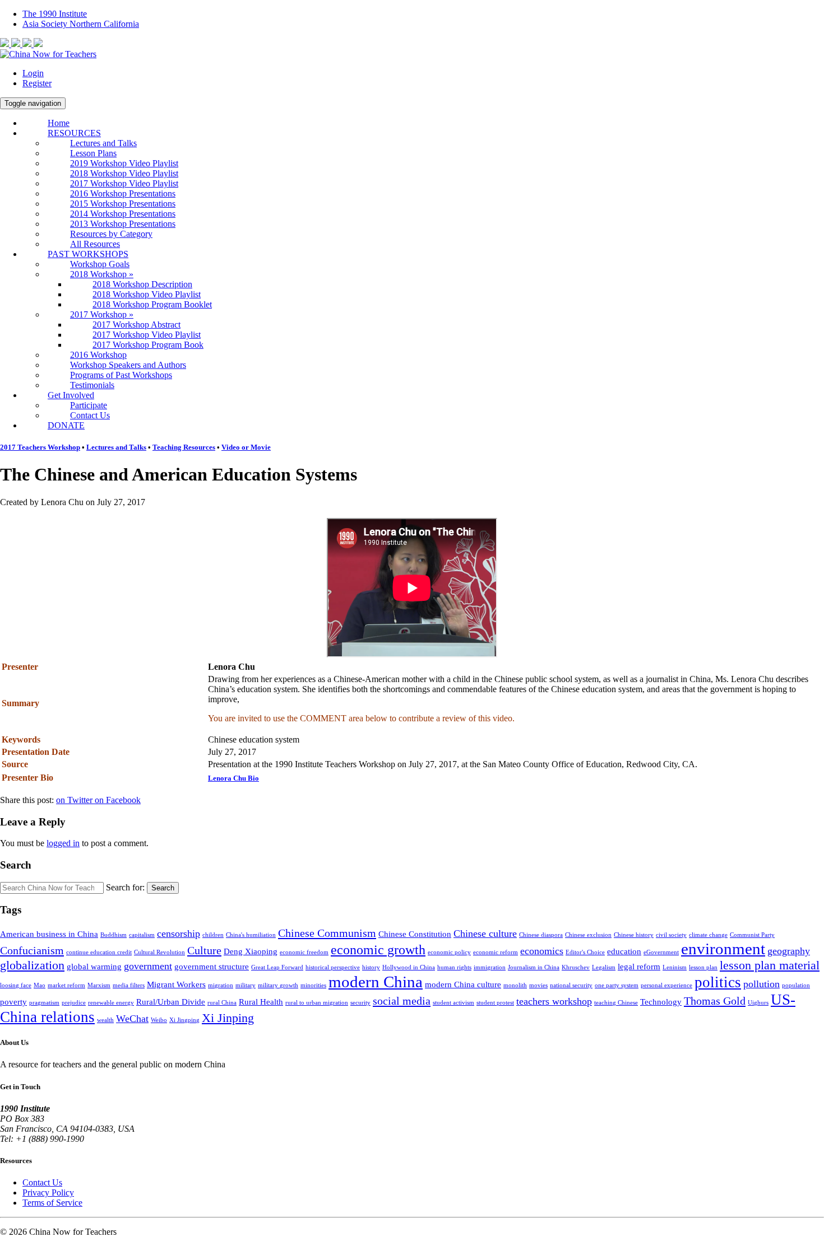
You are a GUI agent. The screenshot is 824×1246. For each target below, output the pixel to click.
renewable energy (111, 1003)
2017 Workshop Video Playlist (124, 183)
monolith (515, 985)
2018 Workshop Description (142, 284)
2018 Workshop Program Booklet (152, 304)
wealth (105, 1020)
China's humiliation (251, 935)
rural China (222, 1003)
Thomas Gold (715, 1001)
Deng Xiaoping (250, 951)
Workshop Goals (99, 264)
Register (37, 83)
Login (33, 73)
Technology (661, 1001)
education (624, 951)
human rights (454, 967)
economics (541, 950)
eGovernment (661, 952)
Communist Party (752, 935)
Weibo (159, 1020)
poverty (13, 1001)
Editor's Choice (585, 952)
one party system (616, 985)
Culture (204, 950)
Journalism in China (533, 967)
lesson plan (703, 967)
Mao (39, 985)
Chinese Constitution (414, 934)
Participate (88, 405)
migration (220, 985)
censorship (178, 933)
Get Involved (71, 395)
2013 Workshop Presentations (122, 223)
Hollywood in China (408, 967)
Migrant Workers (176, 984)
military (245, 985)
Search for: (125, 887)
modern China (375, 982)
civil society (671, 935)
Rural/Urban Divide (170, 1001)
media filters (129, 985)
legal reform (639, 966)
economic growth (378, 949)
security (360, 1003)
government (148, 966)
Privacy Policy (48, 1192)
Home (59, 123)
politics (718, 982)
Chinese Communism (327, 933)
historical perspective (332, 967)
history (371, 967)
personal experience (666, 985)
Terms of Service (52, 1202)
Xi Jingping (184, 1020)
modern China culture (463, 984)
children (213, 935)
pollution (761, 984)
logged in (63, 843)
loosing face (15, 985)
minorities (313, 985)
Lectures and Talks (103, 143)
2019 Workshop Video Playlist (124, 163)
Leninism (675, 967)
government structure (211, 966)
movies (538, 985)
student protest (495, 1003)
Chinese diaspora (541, 935)
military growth (278, 985)
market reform (66, 985)
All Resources (95, 244)
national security (571, 985)
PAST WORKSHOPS (88, 254)
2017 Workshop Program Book (147, 344)
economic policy (449, 952)
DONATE (66, 425)
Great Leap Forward (277, 967)
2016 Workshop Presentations (122, 193)
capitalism (142, 935)
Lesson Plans (93, 153)
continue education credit (99, 952)
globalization (32, 965)
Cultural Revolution (159, 952)
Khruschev (576, 967)
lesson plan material (770, 965)
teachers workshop (554, 1001)
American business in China (49, 934)
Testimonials (92, 385)
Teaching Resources (183, 447)
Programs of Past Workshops (121, 375)
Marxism (98, 985)
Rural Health (261, 1001)
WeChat (132, 1018)
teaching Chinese (616, 1003)
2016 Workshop (98, 355)
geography (788, 950)
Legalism (603, 967)
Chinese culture (485, 933)
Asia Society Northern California (80, 24)
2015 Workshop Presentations (122, 203)
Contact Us (90, 415)
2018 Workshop (101, 274)
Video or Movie (246, 447)
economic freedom (304, 952)
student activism (453, 1003)
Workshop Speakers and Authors (128, 365)
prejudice (74, 1003)
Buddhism (113, 935)
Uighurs (758, 1003)
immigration (490, 967)
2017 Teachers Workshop (40, 447)
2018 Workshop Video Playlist (124, 173)
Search (162, 888)
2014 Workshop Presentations (122, 213)
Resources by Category (111, 234)
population (796, 985)
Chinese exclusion (588, 935)
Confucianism (32, 950)
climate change (708, 935)
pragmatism (44, 1003)
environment (723, 949)
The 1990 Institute (54, 13)
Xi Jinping (228, 1018)
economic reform (495, 952)
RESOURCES (74, 133)
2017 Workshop (101, 314)
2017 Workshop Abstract (136, 324)
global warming (94, 966)
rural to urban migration (316, 1003)
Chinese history (634, 935)
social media (401, 1001)
